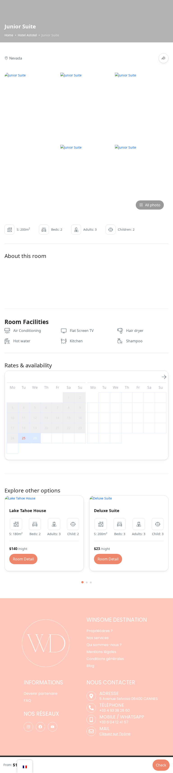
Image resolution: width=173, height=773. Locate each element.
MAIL (104, 728)
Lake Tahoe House (27, 510)
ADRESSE (109, 693)
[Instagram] (28, 727)
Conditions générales (105, 658)
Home (9, 35)
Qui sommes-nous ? (104, 644)
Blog (90, 665)
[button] (82, 582)
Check (161, 765)
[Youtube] (52, 727)
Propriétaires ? (99, 630)
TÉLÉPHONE (111, 705)
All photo (152, 204)
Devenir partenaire (40, 693)
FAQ (27, 700)
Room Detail (23, 559)
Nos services (97, 637)
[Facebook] (40, 727)
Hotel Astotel (27, 35)
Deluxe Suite (106, 510)
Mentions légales (101, 651)
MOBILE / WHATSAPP (121, 717)
